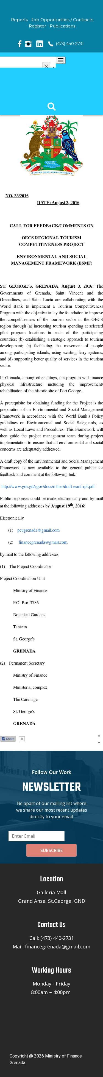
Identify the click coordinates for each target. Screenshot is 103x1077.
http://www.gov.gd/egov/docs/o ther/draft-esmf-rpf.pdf (48, 486)
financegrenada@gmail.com (43, 542)
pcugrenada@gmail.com (38, 530)
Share (10, 739)
